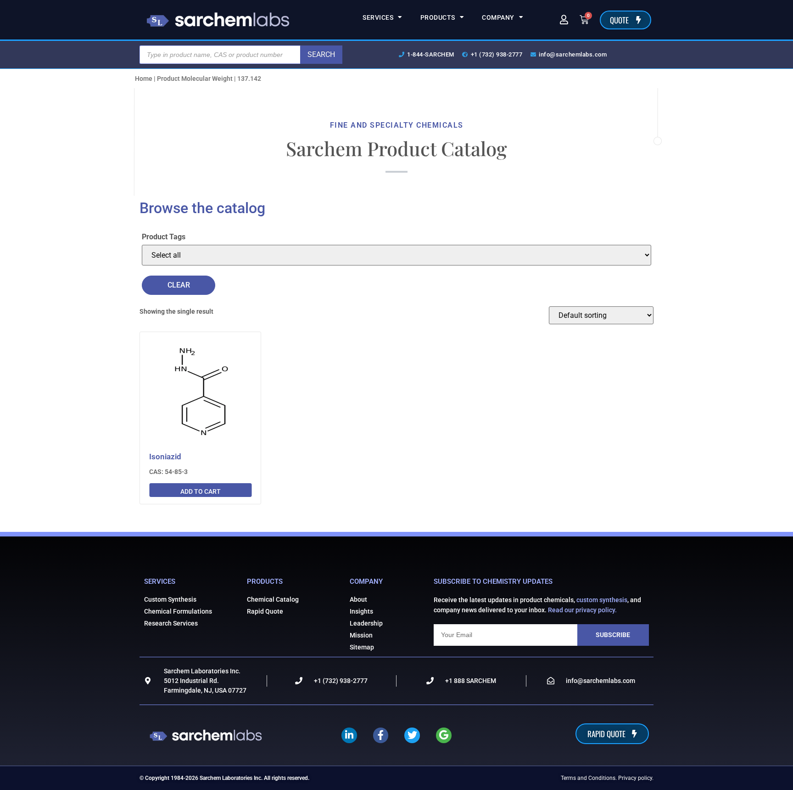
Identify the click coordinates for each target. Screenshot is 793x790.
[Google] (444, 735)
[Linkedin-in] (349, 735)
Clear (179, 285)
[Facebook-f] (381, 735)
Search (321, 54)
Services (378, 17)
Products (437, 17)
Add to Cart (200, 491)
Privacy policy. (635, 778)
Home (143, 78)
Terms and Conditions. (589, 778)
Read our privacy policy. (582, 610)
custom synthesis (601, 600)
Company (498, 17)
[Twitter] (412, 735)
